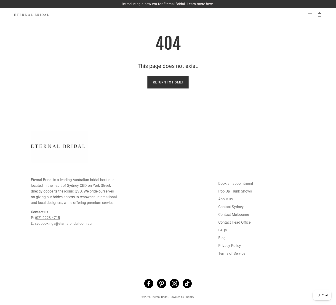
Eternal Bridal (160, 297)
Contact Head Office (234, 222)
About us (225, 199)
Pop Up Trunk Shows (235, 191)
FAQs (222, 230)
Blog (222, 238)
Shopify (189, 297)
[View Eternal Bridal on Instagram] (174, 283)
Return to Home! (168, 82)
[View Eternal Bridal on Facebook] (148, 283)
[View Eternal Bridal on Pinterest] (161, 283)
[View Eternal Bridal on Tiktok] (187, 283)
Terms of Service (231, 253)
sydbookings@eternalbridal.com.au (63, 223)
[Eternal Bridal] (35, 15)
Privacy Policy (229, 245)
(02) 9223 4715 (47, 218)
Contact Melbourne (233, 214)
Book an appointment (235, 183)
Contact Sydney (231, 207)
